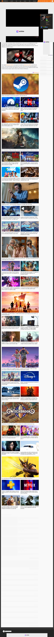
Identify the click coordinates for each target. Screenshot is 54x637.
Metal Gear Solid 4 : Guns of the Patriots (49, 17)
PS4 (41, 27)
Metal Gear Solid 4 (27, 64)
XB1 (44, 27)
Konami (47, 23)
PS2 (46, 27)
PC (42, 27)
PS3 (45, 27)
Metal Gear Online (9, 64)
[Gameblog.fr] (4, 1)
